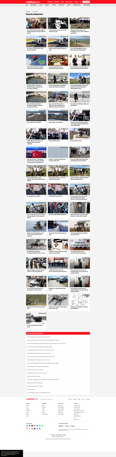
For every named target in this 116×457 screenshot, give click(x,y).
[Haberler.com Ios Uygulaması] (61, 426)
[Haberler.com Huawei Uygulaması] (72, 426)
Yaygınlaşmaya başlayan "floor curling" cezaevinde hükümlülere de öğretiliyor (43, 340)
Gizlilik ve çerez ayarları (49, 438)
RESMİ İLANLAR (76, 5)
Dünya (27, 415)
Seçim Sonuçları (61, 408)
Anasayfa (28, 11)
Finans (43, 408)
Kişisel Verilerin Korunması (79, 410)
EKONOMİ (50, 1)
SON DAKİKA (33, 5)
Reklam (75, 399)
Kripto (27, 412)
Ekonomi (27, 405)
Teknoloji (43, 407)
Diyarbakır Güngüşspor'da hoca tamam (35, 369)
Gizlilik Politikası (77, 407)
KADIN (40, 5)
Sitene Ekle (76, 419)
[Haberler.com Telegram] (37, 429)
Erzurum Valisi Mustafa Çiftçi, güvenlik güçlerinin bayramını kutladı (41, 356)
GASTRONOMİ (86, 5)
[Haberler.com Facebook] (30, 426)
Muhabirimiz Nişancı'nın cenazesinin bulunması (37, 373)
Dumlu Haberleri (35, 11)
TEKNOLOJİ (61, 5)
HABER (76, 1)
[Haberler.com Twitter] (32, 426)
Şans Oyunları (60, 410)
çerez (2, 452)
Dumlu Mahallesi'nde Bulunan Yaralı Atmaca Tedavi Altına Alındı (40, 350)
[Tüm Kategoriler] (27, 5)
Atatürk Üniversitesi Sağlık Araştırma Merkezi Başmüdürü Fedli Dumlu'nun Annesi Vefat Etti (46, 343)
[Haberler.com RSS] (27, 429)
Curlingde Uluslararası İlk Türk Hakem (35, 386)
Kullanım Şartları (77, 405)
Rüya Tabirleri (60, 412)
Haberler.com (60, 403)
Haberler (27, 403)
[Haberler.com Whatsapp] (40, 426)
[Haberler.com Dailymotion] (40, 429)
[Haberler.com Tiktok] (35, 429)
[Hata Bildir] (56, 438)
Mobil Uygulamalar (77, 415)
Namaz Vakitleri (61, 407)
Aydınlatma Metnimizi (11, 454)
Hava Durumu (60, 405)
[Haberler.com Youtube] (32, 429)
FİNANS (47, 5)
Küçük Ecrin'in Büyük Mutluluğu (33, 376)
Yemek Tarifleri (61, 414)
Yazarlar (43, 412)
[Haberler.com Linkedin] (37, 426)
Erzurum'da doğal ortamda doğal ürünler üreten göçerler (39, 353)
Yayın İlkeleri (88, 399)
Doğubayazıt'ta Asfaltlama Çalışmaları (35, 382)
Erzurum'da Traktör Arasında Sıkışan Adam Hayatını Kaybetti (39, 346)
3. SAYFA (54, 5)
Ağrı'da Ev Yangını (30, 389)
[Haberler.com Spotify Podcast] (42, 426)
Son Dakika (28, 410)
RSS (75, 417)
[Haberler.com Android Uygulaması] (67, 426)
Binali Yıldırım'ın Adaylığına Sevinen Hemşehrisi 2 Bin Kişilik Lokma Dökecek (43, 379)
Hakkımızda (70, 399)
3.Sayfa (27, 414)
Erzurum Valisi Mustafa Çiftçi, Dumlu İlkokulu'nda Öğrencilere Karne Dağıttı (42, 363)
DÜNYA (68, 5)
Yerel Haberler (44, 414)
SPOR (62, 1)
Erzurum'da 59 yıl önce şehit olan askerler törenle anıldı (38, 337)
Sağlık (43, 405)
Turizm (43, 410)
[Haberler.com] (32, 399)
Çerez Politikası (77, 408)
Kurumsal (76, 403)
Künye (83, 399)
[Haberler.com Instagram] (35, 426)
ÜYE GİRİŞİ (87, 1)
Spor (27, 407)
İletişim (79, 399)
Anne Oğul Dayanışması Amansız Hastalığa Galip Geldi (38, 392)
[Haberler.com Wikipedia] (30, 429)
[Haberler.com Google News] (27, 426)
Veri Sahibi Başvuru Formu (79, 412)
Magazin (27, 408)
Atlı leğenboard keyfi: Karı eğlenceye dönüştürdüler (38, 366)
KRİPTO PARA (69, 1)
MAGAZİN (56, 1)
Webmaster (76, 414)
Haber (54, 436)
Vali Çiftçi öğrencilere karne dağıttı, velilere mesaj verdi (38, 359)
